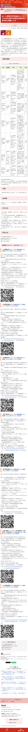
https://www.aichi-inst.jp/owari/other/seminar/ (13, 395)
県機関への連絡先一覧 (13, 719)
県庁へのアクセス (12, 722)
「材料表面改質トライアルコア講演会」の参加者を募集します (13, 694)
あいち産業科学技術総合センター (19, 9)
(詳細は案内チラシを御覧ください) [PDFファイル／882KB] (13, 533)
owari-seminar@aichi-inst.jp (11, 396)
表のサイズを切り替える (14, 63)
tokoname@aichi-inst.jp (9, 340)
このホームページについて (6, 699)
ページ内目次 (14, 25)
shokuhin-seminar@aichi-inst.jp (11, 450)
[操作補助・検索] (21, 730)
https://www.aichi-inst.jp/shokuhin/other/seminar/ (14, 448)
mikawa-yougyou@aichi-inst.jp (11, 621)
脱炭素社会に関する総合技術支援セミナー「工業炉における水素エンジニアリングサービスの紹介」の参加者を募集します (13, 684)
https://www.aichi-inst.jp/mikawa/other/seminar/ (14, 285)
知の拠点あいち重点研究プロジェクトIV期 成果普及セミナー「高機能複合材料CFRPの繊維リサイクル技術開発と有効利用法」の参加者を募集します (13, 673)
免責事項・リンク (4, 701)
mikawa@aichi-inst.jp (9, 287)
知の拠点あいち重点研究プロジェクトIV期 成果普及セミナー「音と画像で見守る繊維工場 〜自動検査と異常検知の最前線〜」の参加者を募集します (13, 678)
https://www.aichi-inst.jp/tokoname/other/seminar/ (13, 338)
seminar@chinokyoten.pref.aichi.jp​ (12, 568)
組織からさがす (10, 9)
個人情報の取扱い (17, 699)
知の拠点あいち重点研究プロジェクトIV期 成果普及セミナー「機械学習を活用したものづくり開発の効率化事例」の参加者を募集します (13, 689)
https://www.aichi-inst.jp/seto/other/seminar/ (13, 511)
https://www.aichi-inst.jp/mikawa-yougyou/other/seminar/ (15, 619)
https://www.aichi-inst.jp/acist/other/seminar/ (13, 566)
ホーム (5, 9)
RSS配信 (12, 701)
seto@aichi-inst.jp (9, 513)
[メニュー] (7, 730)
